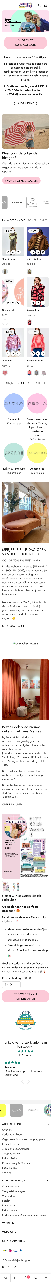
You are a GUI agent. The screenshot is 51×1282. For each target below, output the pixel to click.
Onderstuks (13, 419)
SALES (43, 220)
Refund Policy (9, 1158)
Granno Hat (8, 310)
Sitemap (6, 1172)
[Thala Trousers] (13, 241)
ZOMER (32, 220)
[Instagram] (9, 1267)
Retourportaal (9, 1210)
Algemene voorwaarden (16, 1149)
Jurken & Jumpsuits (14, 469)
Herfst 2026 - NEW (13, 220)
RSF (5, 322)
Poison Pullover (34, 259)
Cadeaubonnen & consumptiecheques (24, 1215)
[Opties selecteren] (8, 252)
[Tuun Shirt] (13, 342)
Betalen (6, 1201)
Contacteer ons (10, 1186)
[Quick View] (13, 252)
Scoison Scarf (33, 310)
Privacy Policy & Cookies (16, 1163)
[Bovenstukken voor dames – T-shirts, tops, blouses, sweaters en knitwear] (37, 403)
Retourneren (9, 1205)
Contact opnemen (12, 1144)
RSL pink (5, 373)
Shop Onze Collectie (16, 626)
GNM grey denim (5, 271)
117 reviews (25, 1055)
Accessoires (37, 469)
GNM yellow (29, 271)
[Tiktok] (14, 1267)
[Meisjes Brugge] (25, 5)
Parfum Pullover (35, 360)
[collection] (15, 1277)
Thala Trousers (9, 259)
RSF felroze (29, 373)
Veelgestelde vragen (14, 1191)
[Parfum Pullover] (38, 342)
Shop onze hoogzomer (21, 180)
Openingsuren (12, 804)
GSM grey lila (43, 373)
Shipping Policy (11, 1153)
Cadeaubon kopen (12, 1134)
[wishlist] (35, 1277)
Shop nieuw (25, 103)
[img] (25, 1051)
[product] (5, 1277)
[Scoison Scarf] (38, 292)
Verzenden (8, 1196)
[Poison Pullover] (38, 241)
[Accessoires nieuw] (37, 453)
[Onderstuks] (14, 403)
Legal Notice (9, 1168)
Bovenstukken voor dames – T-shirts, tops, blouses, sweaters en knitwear (37, 427)
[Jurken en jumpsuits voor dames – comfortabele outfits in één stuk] (14, 453)
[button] (45, 5)
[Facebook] (3, 1267)
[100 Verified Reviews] (25, 1031)
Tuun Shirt (7, 360)
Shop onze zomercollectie (25, 42)
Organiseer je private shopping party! (24, 1139)
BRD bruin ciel (36, 373)
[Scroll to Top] (46, 1267)
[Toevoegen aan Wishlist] (18, 252)
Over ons (7, 1130)
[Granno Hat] (13, 292)
